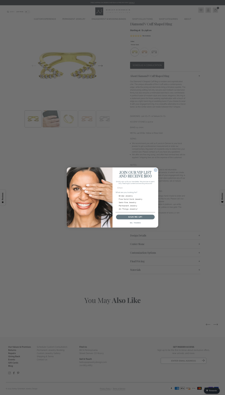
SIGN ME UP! (135, 217)
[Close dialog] (155, 170)
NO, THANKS (135, 223)
